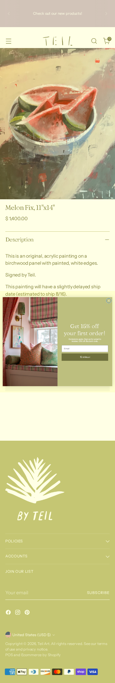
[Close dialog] (108, 300)
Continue (85, 356)
